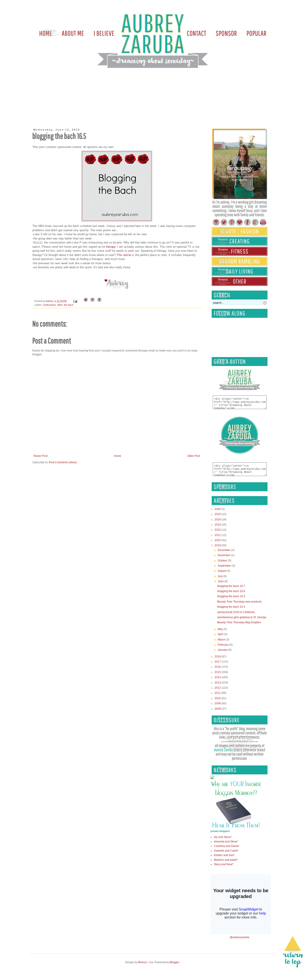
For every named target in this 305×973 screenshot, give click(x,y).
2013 (218, 682)
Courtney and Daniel (226, 846)
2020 (218, 540)
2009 (218, 703)
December (224, 550)
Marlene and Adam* (226, 859)
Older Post (193, 455)
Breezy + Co (145, 962)
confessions (49, 305)
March (222, 639)
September (225, 565)
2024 (218, 519)
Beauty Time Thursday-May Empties (239, 622)
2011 (218, 692)
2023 (218, 524)
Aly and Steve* (223, 837)
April (221, 634)
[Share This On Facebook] (99, 301)
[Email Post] (75, 301)
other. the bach (65, 305)
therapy (110, 246)
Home (117, 455)
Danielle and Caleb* (226, 850)
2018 (218, 656)
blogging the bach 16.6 (231, 591)
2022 (218, 529)
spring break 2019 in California (236, 612)
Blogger (174, 962)
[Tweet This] (86, 301)
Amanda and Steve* (226, 841)
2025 (218, 514)
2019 (218, 545)
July (220, 576)
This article (124, 255)
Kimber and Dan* (224, 855)
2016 (218, 666)
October (223, 560)
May (221, 629)
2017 (218, 661)
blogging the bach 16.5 (231, 596)
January (223, 649)
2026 (218, 509)
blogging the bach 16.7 (231, 586)
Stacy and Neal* (224, 864)
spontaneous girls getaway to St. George (241, 617)
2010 (218, 698)
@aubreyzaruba (239, 937)
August (222, 570)
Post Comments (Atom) (63, 462)
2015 (218, 672)
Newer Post (40, 455)
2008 (218, 708)
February (223, 644)
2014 (218, 677)
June (221, 581)
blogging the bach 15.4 (231, 606)
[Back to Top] (293, 953)
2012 (218, 687)
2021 (218, 535)
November (224, 555)
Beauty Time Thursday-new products (239, 601)
